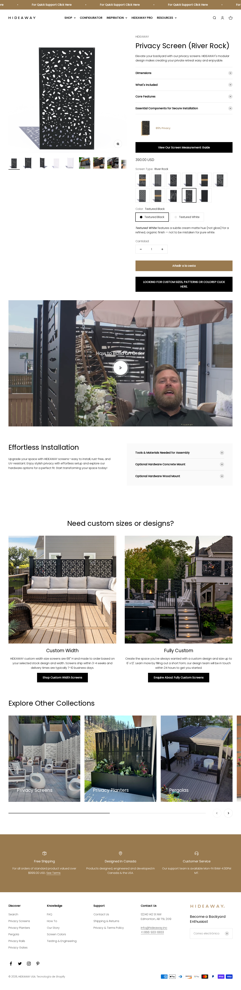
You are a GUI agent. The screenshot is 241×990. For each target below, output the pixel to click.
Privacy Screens (19, 921)
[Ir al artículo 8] (113, 163)
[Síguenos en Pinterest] (37, 963)
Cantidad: (142, 241)
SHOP (68, 18)
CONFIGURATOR (91, 18)
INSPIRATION (115, 18)
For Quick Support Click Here (26, 5)
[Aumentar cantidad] (162, 249)
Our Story (53, 928)
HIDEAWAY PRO (142, 18)
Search (13, 914)
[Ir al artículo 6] (84, 163)
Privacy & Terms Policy (109, 928)
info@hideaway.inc (154, 928)
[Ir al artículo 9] (127, 163)
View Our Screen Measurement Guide (184, 147)
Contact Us (101, 914)
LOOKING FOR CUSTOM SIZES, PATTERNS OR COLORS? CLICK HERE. (184, 284)
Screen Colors (56, 934)
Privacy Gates (18, 948)
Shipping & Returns (106, 921)
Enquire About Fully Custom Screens (179, 677)
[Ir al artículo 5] (70, 163)
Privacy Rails (16, 941)
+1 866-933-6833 (152, 932)
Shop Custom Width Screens (62, 677)
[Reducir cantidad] (141, 249)
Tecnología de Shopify (51, 976)
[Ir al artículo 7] (98, 163)
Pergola (13, 934)
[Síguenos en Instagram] (28, 963)
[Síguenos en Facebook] (10, 963)
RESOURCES (165, 18)
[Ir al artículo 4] (56, 163)
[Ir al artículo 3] (42, 163)
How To (52, 921)
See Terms (53, 873)
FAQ (49, 914)
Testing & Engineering (62, 941)
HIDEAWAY (142, 37)
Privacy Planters (19, 928)
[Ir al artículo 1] (14, 163)
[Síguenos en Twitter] (19, 963)
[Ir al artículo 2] (28, 163)
